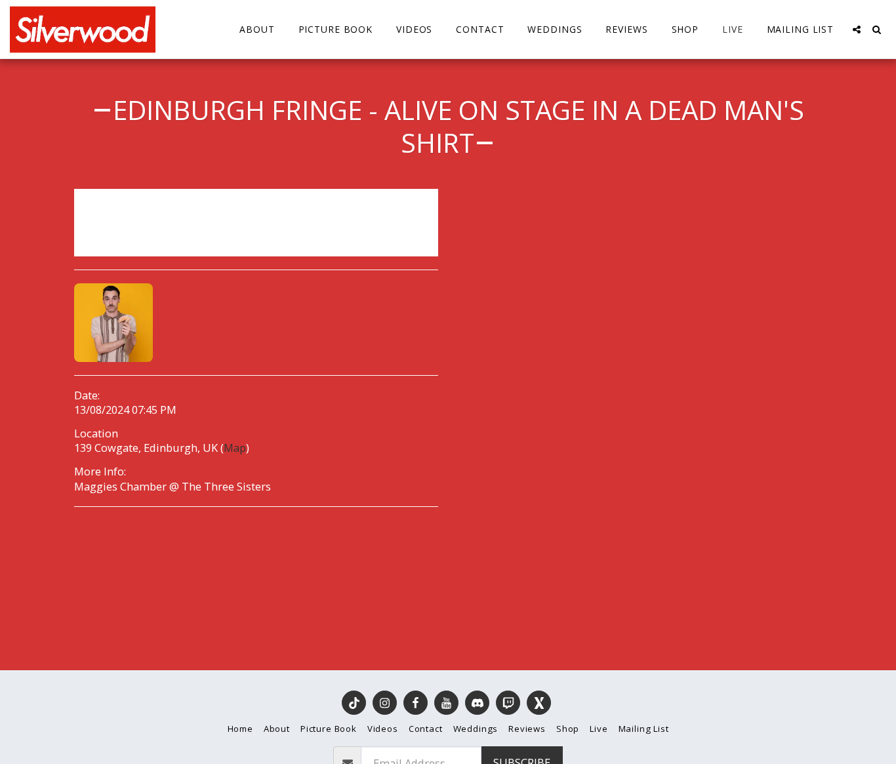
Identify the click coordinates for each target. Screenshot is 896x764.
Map (235, 447)
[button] (856, 29)
